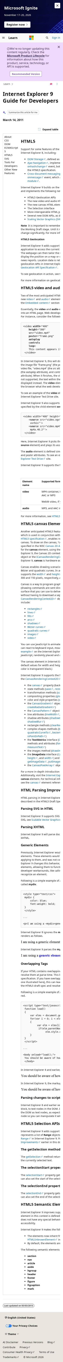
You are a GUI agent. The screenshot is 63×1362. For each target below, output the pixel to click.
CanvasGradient (41, 703)
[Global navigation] (3, 38)
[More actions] (57, 84)
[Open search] (47, 38)
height (55, 574)
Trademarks (10, 1357)
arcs (29, 619)
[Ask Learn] (51, 84)
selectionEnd (33, 1193)
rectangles (33, 608)
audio (44, 299)
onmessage (34, 177)
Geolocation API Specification (38, 267)
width (40, 574)
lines (30, 612)
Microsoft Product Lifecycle (26, 56)
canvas (36, 685)
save (48, 689)
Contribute (9, 1347)
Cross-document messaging (43, 173)
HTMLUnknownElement (41, 1239)
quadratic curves (37, 630)
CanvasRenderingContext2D (37, 598)
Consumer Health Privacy (17, 1352)
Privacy (24, 1347)
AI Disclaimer (10, 1342)
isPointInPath (35, 736)
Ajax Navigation (36, 162)
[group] (31, 714)
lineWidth (51, 714)
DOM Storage (35, 159)
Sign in (56, 37)
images (31, 634)
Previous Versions (33, 1342)
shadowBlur (34, 721)
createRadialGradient (39, 707)
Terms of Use (46, 1352)
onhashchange (36, 166)
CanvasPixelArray (42, 765)
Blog (50, 1342)
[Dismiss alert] (57, 5)
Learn (7, 83)
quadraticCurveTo (37, 732)
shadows (32, 623)
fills (29, 616)
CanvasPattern (40, 710)
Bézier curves (35, 627)
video (29, 299)
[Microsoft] (31, 37)
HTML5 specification (32, 538)
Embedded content (36, 302)
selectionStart (34, 1175)
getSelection (33, 1156)
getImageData (35, 761)
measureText (35, 747)
